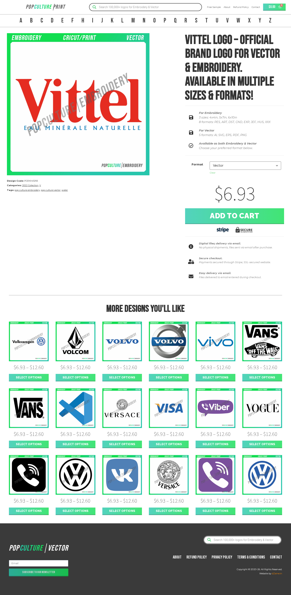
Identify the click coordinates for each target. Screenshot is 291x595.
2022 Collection (30, 185)
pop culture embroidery (27, 190)
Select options (29, 377)
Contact (256, 7)
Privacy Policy (222, 557)
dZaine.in (277, 573)
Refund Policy (240, 7)
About (227, 7)
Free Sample (214, 7)
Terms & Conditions (251, 557)
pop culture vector (51, 190)
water (65, 190)
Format (197, 164)
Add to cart (234, 215)
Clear (213, 172)
